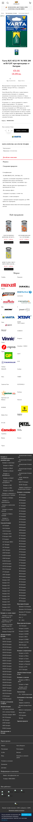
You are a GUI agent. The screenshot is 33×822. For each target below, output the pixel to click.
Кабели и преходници (25, 710)
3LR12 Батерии (6, 610)
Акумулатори (21, 691)
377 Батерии (22, 562)
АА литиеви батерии (8, 709)
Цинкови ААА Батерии (25, 609)
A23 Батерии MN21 (7, 542)
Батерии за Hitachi (8, 490)
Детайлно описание (10, 157)
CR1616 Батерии (6, 652)
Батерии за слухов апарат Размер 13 (7, 620)
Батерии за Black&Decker (6, 474)
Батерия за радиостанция (5, 519)
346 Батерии (22, 527)
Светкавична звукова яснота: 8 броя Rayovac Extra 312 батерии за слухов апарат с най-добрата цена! (8, 236)
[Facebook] (3, 782)
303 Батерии (22, 497)
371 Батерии (22, 554)
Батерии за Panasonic (24, 664)
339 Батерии (22, 519)
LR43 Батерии (6, 552)
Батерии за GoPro (24, 653)
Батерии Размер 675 (7, 629)
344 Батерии (22, 524)
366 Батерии (22, 549)
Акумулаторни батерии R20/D (25, 469)
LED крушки (22, 715)
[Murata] (8, 302)
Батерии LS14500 (24, 631)
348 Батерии (22, 530)
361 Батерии (22, 538)
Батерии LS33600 (24, 639)
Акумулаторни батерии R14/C (25, 474)
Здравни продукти (22, 721)
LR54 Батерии (6, 577)
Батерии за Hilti (7, 488)
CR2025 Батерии (6, 666)
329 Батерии (22, 513)
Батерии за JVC (23, 666)
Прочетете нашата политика (16, 810)
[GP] (8, 355)
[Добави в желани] (29, 126)
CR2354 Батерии (6, 677)
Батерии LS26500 (24, 634)
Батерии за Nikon (24, 656)
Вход (2, 755)
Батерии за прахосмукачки (6, 501)
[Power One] (24, 309)
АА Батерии (5, 525)
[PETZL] (24, 424)
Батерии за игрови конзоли (7, 510)
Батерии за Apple (23, 684)
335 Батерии (22, 516)
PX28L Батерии (6, 728)
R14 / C (21, 617)
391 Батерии (22, 582)
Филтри (21, 718)
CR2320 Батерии (6, 671)
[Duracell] (24, 286)
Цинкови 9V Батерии (25, 612)
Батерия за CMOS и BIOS (24, 680)
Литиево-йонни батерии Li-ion (24, 673)
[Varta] (8, 317)
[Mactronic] (8, 324)
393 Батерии (22, 587)
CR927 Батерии (6, 639)
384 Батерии (22, 571)
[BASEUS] (24, 409)
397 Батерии (22, 598)
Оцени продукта (6, 148)
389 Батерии (22, 576)
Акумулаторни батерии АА (25, 456)
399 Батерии (22, 601)
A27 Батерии (5, 544)
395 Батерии (22, 592)
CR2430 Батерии (6, 682)
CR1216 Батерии (6, 644)
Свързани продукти (10, 166)
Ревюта (5, 162)
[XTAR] (24, 317)
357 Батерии (22, 535)
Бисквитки (4, 764)
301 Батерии (22, 494)
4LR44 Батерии (6, 561)
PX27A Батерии (6, 569)
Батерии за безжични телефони (7, 702)
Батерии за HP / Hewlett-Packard (23, 687)
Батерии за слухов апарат (8, 613)
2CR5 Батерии (6, 722)
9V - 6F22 (21, 620)
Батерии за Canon (24, 658)
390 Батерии (22, 579)
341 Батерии (22, 522)
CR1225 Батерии (6, 649)
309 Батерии (22, 500)
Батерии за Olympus (24, 661)
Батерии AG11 (6, 607)
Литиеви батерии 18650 (9, 714)
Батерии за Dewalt (8, 471)
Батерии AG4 (6, 591)
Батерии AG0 (6, 580)
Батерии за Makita (8, 465)
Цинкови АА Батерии (25, 606)
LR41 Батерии (6, 550)
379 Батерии (22, 565)
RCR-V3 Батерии (23, 482)
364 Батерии (22, 543)
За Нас (3, 752)
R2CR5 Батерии (23, 484)
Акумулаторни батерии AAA (25, 460)
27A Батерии (5, 572)
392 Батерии (22, 584)
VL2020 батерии (6, 698)
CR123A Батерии (7, 693)
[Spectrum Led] (8, 393)
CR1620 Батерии (6, 655)
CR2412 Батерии (6, 679)
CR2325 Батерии (6, 674)
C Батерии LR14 (6, 533)
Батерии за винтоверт (8, 462)
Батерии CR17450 (24, 647)
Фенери (21, 700)
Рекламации (4, 749)
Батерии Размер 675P (8, 631)
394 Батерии (22, 590)
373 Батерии (22, 557)
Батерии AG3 (6, 588)
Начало (2, 13)
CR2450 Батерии (6, 685)
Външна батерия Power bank (25, 706)
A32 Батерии (5, 547)
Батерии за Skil (7, 485)
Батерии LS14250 (24, 628)
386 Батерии (22, 573)
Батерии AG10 (6, 604)
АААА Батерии (6, 531)
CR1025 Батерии (6, 641)
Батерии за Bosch (8, 468)
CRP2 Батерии (6, 725)
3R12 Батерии (22, 614)
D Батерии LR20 (6, 536)
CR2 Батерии (6, 720)
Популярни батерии (23, 604)
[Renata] (24, 302)
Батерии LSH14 (23, 636)
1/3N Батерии (6, 696)
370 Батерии (22, 552)
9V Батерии (5, 539)
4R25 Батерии (22, 645)
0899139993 (12, 778)
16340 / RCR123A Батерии (23, 478)
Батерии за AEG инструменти (7, 481)
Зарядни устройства (24, 702)
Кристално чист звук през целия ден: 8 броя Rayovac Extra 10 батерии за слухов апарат (8, 263)
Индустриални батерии (24, 623)
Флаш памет (22, 712)
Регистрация (19, 749)
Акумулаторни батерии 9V (24, 13)
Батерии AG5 (6, 593)
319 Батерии (22, 508)
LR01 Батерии (6, 574)
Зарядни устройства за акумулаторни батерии (24, 488)
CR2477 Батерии (6, 688)
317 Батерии (22, 505)
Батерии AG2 (6, 585)
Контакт (18, 752)
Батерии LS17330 (24, 642)
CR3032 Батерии (6, 690)
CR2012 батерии (6, 660)
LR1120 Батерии (6, 566)
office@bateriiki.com (13, 775)
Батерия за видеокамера (24, 650)
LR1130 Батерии (6, 563)
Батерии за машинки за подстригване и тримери (8, 494)
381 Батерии (22, 568)
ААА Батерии (6, 528)
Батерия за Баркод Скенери (7, 514)
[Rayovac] (8, 309)
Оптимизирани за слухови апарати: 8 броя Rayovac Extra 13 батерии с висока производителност (24, 236)
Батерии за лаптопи (23, 677)
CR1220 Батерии (6, 647)
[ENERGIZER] (8, 294)
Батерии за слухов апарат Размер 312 (7, 625)
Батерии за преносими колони (8, 505)
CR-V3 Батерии (23, 669)
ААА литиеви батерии (8, 712)
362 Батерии (22, 541)
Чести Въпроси (20, 745)
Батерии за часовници (23, 492)
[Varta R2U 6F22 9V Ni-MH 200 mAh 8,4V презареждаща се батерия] (16, 46)
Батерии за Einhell (8, 478)
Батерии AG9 (6, 601)
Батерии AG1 (6, 582)
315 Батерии (22, 503)
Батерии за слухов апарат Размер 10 (7, 616)
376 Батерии (22, 560)
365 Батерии (22, 546)
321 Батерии (22, 511)
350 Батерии (22, 533)
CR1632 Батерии (6, 658)
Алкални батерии (6, 523)
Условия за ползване (7, 761)
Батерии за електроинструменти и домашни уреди (7, 458)
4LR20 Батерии (6, 555)
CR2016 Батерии (6, 663)
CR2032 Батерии (6, 669)
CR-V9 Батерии (6, 717)
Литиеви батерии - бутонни (6, 635)
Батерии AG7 (6, 599)
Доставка (3, 767)
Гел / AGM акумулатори (25, 694)
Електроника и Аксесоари (24, 697)
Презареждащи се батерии (11, 13)
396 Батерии (22, 595)
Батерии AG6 (6, 596)
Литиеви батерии (6, 706)
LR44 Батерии (6, 558)
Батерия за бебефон (7, 497)
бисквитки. (5, 820)
